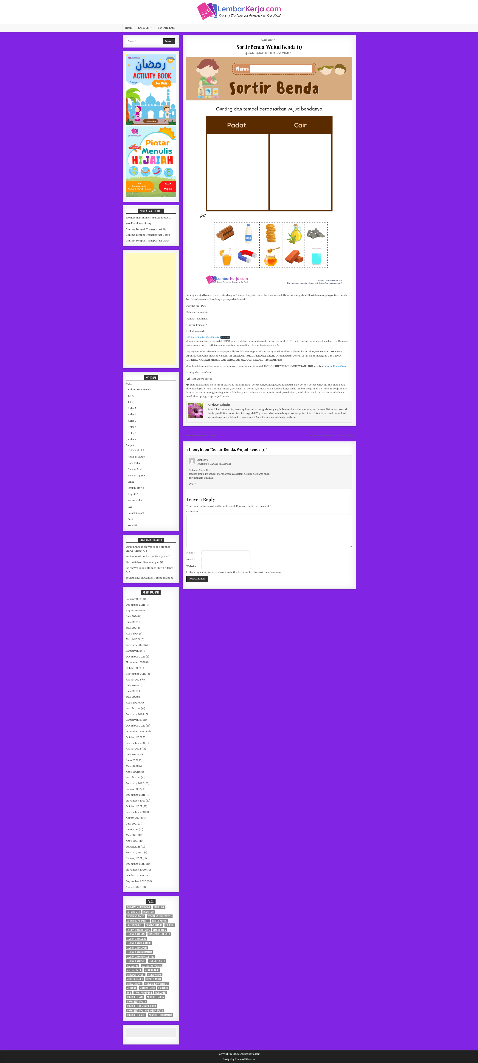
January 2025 (134, 599)
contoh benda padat (334, 384)
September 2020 (136, 881)
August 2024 (133, 610)
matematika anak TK (152, 965)
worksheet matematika (160, 1015)
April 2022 (132, 771)
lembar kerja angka (136, 938)
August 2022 (133, 748)
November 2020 (136, 869)
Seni (130, 519)
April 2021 (132, 840)
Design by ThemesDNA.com (239, 1059)
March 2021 (133, 846)
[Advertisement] (151, 309)
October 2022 (134, 737)
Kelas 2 (132, 414)
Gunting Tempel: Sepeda (158, 577)
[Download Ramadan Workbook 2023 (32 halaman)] (151, 124)
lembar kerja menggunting (140, 956)
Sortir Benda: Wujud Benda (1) (269, 47)
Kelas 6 (132, 439)
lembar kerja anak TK (309, 388)
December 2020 (135, 863)
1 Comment (285, 53)
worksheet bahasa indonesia (141, 1006)
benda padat (285, 384)
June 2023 (132, 691)
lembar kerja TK (196, 392)
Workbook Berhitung (138, 223)
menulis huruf (134, 983)
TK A (131, 395)
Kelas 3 (271, 40)
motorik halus (232, 392)
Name (190, 552)
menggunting (215, 392)
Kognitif (132, 494)
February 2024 (135, 645)
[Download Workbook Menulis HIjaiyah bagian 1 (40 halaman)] (151, 196)
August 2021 (133, 817)
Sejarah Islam (136, 513)
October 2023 (134, 668)
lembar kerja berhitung (139, 943)
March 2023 (133, 708)
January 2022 (134, 789)
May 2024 (132, 627)
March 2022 (133, 777)
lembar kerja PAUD (136, 961)
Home (128, 27)
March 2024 (133, 639)
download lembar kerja (160, 916)
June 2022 (132, 760)
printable (163, 988)
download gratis (196, 388)
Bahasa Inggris (136, 475)
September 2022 (136, 743)
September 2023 (136, 673)
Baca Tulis (134, 463)
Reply (192, 484)
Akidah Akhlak (136, 450)
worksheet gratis (136, 1015)
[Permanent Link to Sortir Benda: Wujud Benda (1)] (269, 174)
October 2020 (134, 875)
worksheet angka (155, 997)
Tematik (132, 525)
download (148, 912)
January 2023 (134, 719)
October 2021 (134, 806)
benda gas (271, 384)
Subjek (130, 445)
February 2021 (135, 852)
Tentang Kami (166, 27)
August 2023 (133, 679)
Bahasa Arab (135, 469)
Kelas (129, 384)
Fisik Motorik (136, 488)
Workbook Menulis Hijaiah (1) (152, 556)
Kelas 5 (132, 433)
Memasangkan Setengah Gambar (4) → (333, 435)
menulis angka (153, 979)
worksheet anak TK (309, 392)
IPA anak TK (238, 388)
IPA (265, 40)
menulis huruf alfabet (156, 983)
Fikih (131, 481)
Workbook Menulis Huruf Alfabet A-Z (148, 217)
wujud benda (221, 396)
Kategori (143, 27)
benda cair (258, 384)
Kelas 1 (132, 408)
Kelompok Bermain (139, 389)
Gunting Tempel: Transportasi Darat (147, 240)
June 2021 (132, 829)
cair (296, 384)
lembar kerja (265, 388)
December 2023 (135, 656)
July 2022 (132, 754)
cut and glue (133, 912)
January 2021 (134, 858)
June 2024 (132, 622)
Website (191, 566)
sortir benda (274, 392)
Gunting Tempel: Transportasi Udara (148, 234)
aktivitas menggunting (237, 384)
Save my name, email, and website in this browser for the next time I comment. (236, 572)
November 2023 (136, 662)
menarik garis (152, 970)
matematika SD (134, 970)
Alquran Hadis (136, 456)
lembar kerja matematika (139, 952)
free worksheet (135, 925)
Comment (193, 511)
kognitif (251, 388)
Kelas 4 (132, 427)
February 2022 (135, 783)
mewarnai (131, 988)
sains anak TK (258, 392)
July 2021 (131, 823)
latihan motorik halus (138, 930)
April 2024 (132, 633)
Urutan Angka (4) (153, 562)
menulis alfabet (135, 979)
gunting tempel (221, 388)
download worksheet (138, 921)
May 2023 (132, 696)
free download (159, 921)
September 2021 (136, 812)
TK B (131, 402)
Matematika (135, 500)
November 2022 (136, 731)
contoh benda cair (310, 384)
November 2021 (135, 800)
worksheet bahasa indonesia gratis (145, 1010)
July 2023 (132, 685)
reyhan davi (133, 577)
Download (225, 337)
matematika (132, 965)
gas (209, 388)
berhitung (159, 907)
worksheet (289, 392)
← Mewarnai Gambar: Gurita (199, 435)
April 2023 (132, 702)
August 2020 (133, 887)
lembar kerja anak (285, 388)
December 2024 (135, 604)
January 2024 (134, 650)
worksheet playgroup (199, 396)
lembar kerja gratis (335, 388)
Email (190, 559)
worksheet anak (135, 997)
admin (251, 53)
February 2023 (135, 714)
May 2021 (131, 835)
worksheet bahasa (333, 392)
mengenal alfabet (136, 974)
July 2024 (132, 616)
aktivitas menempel (211, 384)
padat (245, 392)
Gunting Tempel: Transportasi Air (146, 229)
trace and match (143, 992)
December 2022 (135, 725)
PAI (130, 506)
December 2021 (135, 794)
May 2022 (132, 766)
